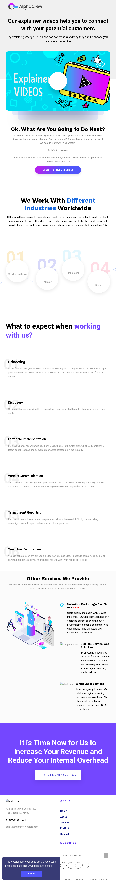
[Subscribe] (106, 855)
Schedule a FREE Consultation (60, 775)
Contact (64, 834)
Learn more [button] (46, 866)
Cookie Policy (94, 879)
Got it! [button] (31, 873)
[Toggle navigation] (103, 7)
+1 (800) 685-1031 (16, 819)
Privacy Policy (81, 879)
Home (63, 811)
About (63, 816)
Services (65, 822)
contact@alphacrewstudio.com (22, 826)
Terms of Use (69, 879)
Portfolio (65, 828)
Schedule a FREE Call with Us (58, 170)
